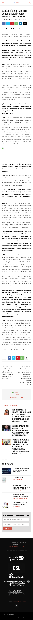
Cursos (14, 474)
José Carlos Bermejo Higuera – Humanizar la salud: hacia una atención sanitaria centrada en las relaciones (8, 373)
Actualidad (16, 506)
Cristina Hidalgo (7, 19)
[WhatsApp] (16, 23)
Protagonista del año (19, 498)
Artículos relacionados (9, 406)
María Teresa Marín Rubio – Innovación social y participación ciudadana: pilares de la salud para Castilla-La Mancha (21, 430)
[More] (26, 358)
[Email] (25, 23)
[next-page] (6, 458)
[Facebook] (4, 23)
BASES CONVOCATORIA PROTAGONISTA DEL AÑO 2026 (20, 495)
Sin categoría (16, 491)
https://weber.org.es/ (16, 546)
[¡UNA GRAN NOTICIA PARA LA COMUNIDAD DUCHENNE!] (6, 505)
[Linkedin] (20, 23)
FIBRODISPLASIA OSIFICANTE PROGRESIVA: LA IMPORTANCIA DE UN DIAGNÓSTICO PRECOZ (21, 487)
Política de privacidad (19, 618)
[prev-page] (3, 458)
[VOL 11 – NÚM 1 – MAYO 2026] (4, 479)
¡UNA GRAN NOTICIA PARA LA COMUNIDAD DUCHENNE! (19, 503)
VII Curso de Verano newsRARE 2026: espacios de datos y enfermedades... (20, 470)
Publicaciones (17, 479)
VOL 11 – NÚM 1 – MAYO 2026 (19, 477)
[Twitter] (8, 23)
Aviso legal (28, 618)
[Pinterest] (12, 23)
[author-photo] (16, 394)
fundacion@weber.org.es (19, 601)
